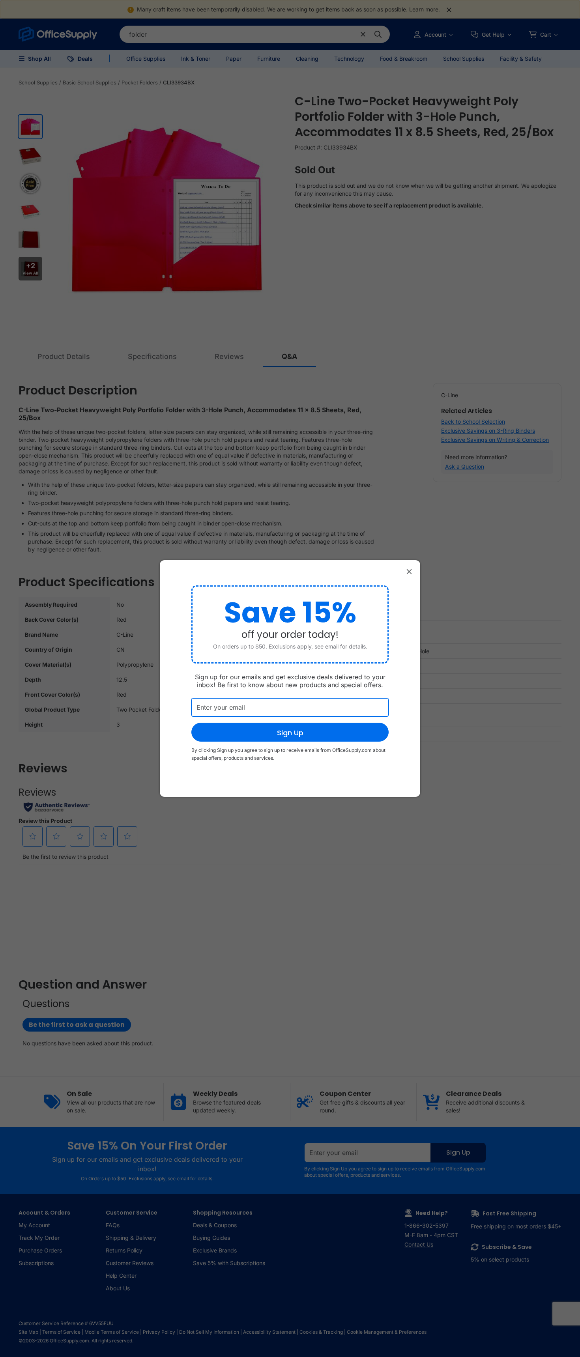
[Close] (409, 571)
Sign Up (290, 733)
